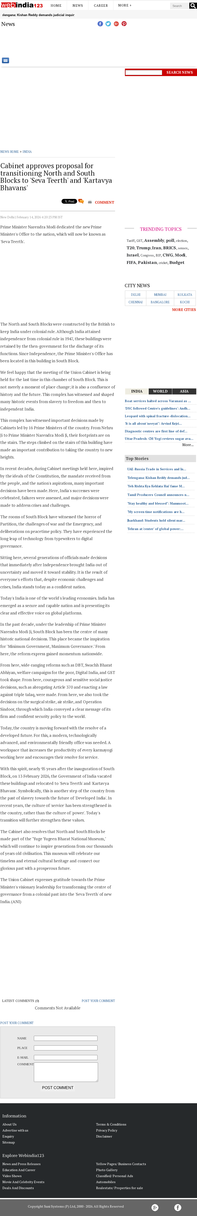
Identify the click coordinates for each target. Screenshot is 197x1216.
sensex (182, 248)
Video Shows (12, 1176)
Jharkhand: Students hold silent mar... (156, 520)
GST (139, 240)
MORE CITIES (184, 309)
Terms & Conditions (111, 1124)
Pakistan (147, 262)
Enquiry (8, 1136)
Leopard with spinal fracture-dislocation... (158, 416)
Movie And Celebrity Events (23, 1182)
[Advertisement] (122, 42)
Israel (133, 255)
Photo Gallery (106, 1170)
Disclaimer (104, 1136)
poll (170, 240)
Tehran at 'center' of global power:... (155, 529)
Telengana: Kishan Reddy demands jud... (158, 478)
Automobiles (106, 1182)
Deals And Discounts (18, 1188)
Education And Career (18, 1170)
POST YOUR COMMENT (98, 1001)
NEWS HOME (9, 151)
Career (101, 5)
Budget (176, 262)
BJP (158, 255)
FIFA (131, 262)
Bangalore (160, 302)
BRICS (169, 247)
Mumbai (160, 294)
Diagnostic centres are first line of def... (156, 431)
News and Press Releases (21, 1164)
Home (56, 5)
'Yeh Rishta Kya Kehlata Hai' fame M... (156, 486)
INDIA (27, 151)
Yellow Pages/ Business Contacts (121, 1164)
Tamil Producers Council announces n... (158, 495)
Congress (147, 255)
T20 (131, 247)
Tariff (131, 240)
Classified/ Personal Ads (114, 1176)
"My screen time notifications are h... (156, 512)
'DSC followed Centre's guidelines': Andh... (157, 408)
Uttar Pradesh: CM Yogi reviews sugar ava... (159, 438)
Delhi (136, 294)
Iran (156, 247)
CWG (168, 255)
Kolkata (185, 294)
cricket (163, 263)
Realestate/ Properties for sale (119, 1188)
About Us (9, 1124)
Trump (143, 247)
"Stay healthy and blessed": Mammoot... (158, 503)
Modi (180, 255)
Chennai (136, 302)
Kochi (185, 302)
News (78, 5)
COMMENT (104, 202)
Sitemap (8, 1142)
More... (188, 444)
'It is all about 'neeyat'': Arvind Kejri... (153, 423)
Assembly (154, 240)
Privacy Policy (106, 1130)
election (181, 240)
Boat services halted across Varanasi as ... (158, 401)
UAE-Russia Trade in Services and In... (156, 469)
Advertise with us (15, 1130)
